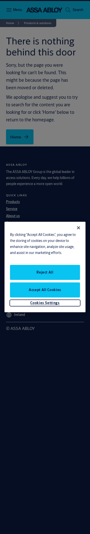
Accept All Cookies (45, 289)
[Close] (78, 227)
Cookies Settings (45, 302)
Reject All (45, 272)
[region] (45, 267)
